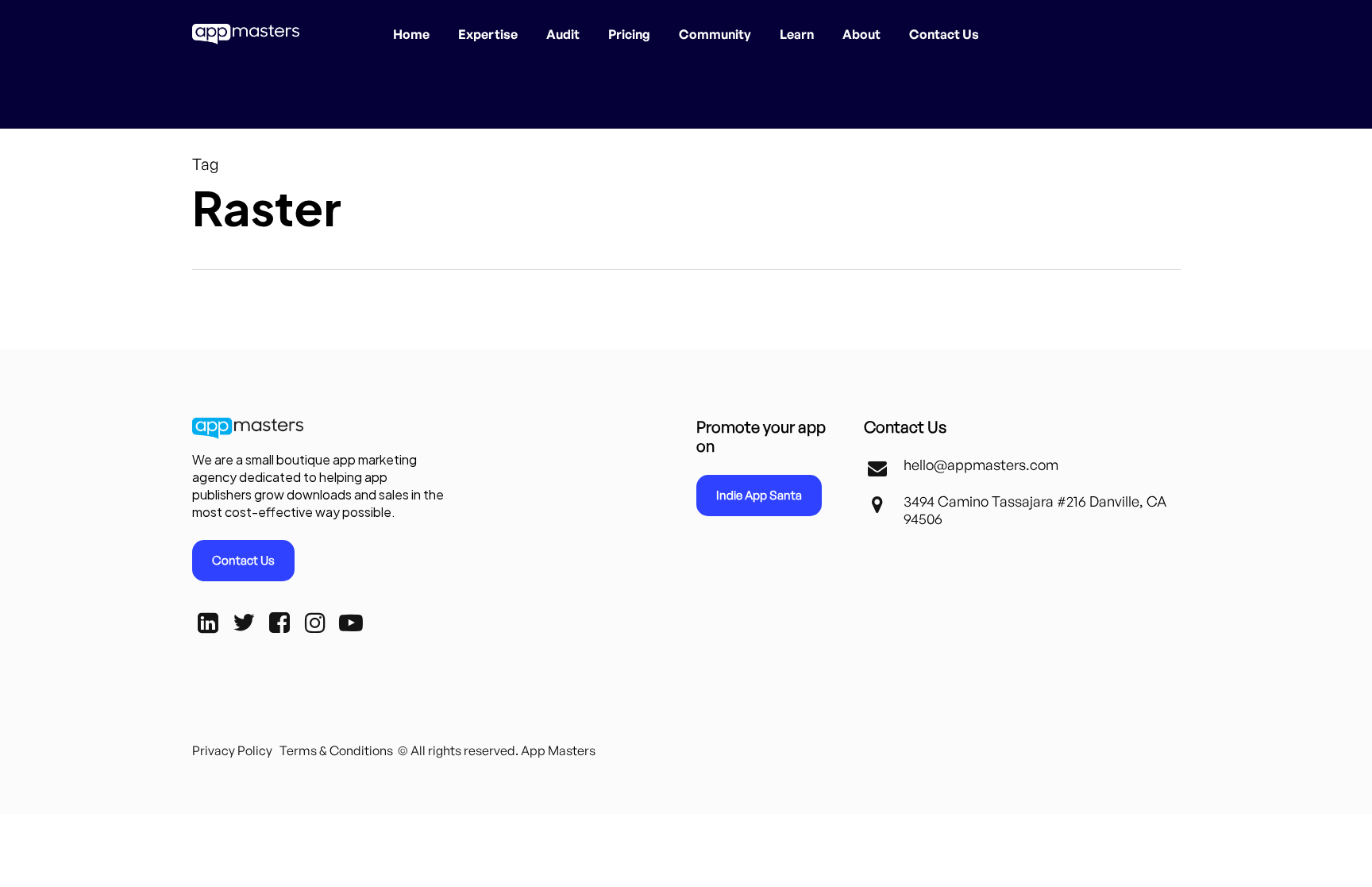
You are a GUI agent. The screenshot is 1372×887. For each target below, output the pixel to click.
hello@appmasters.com (981, 464)
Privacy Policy (232, 750)
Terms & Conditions (336, 750)
